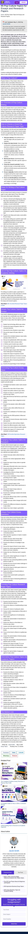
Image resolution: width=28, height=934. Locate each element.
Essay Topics (4, 746)
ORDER (23, 2)
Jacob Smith (6, 24)
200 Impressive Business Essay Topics (14, 886)
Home (2, 14)
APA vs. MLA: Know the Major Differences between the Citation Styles (14, 877)
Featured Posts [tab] (8, 872)
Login (16, 2)
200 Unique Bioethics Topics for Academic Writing (12, 890)
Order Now (14, 923)
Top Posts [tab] (20, 872)
